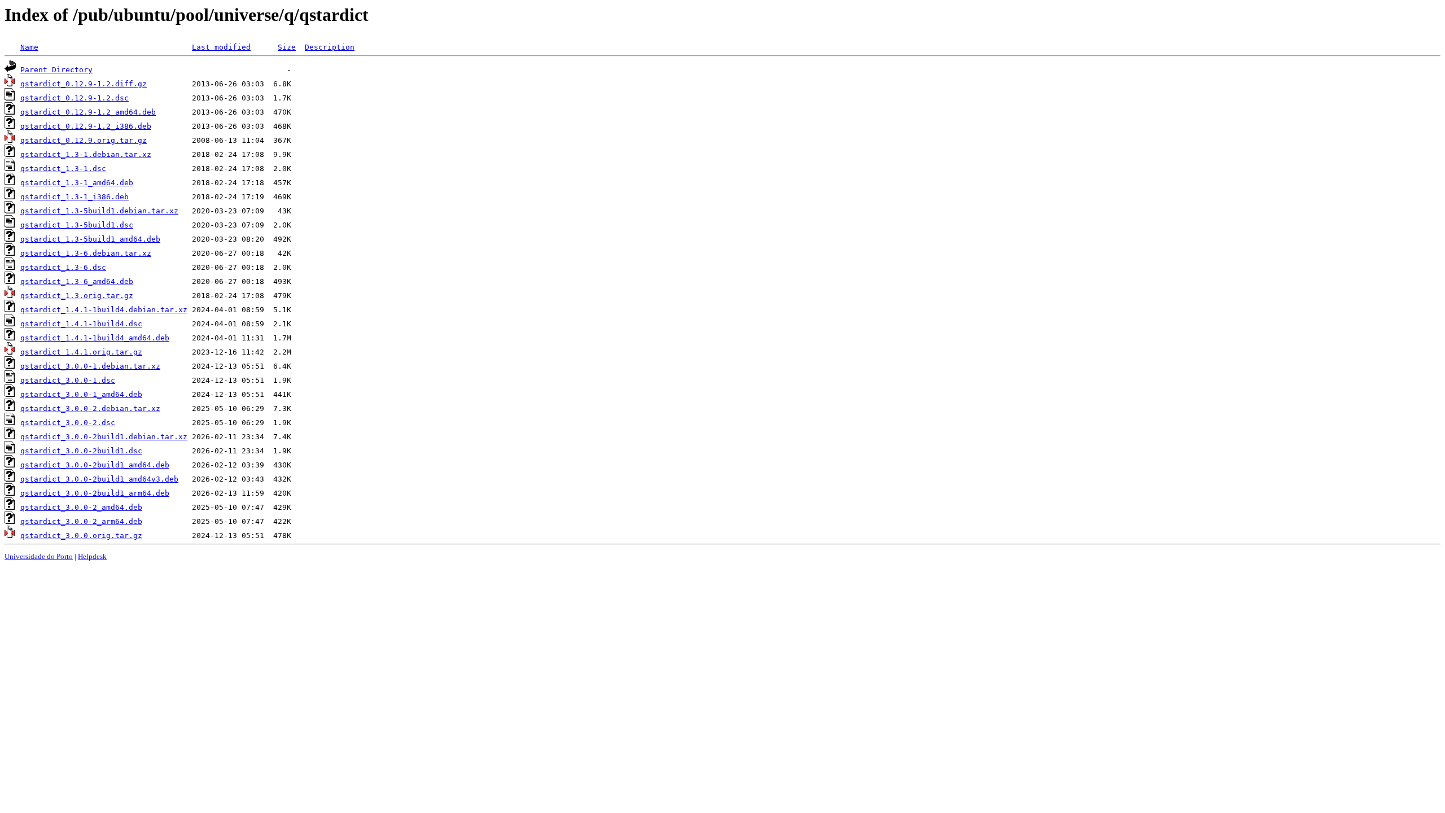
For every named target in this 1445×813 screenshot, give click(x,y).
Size (287, 47)
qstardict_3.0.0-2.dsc (67, 422)
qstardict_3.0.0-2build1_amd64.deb (94, 465)
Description (329, 47)
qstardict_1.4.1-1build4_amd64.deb (94, 338)
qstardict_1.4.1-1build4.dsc (81, 324)
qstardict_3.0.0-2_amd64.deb (81, 507)
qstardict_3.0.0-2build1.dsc (81, 451)
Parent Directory (56, 69)
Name (29, 47)
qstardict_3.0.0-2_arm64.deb (81, 521)
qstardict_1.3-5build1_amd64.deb (90, 239)
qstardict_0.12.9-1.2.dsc (74, 98)
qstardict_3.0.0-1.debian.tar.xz (90, 366)
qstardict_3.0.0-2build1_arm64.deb (94, 493)
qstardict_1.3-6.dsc (63, 267)
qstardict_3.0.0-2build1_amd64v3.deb (99, 479)
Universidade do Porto (39, 556)
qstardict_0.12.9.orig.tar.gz (83, 140)
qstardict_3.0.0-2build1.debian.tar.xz (103, 436)
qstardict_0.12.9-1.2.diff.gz (83, 84)
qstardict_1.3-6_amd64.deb (76, 281)
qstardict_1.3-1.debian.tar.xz (85, 154)
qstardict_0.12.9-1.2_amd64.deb (88, 112)
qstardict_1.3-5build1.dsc (76, 225)
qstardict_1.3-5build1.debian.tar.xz (99, 211)
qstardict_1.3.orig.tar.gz (76, 295)
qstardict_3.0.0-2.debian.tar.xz (90, 408)
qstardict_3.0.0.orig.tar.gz (81, 535)
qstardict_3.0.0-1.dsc (67, 380)
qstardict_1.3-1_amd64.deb (76, 182)
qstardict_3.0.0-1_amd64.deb (81, 394)
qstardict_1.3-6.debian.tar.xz (85, 253)
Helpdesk (92, 556)
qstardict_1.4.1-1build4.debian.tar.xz (103, 309)
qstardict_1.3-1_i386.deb (74, 197)
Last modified (221, 47)
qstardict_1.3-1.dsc (63, 168)
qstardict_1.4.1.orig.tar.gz (81, 352)
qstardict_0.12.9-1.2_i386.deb (85, 126)
